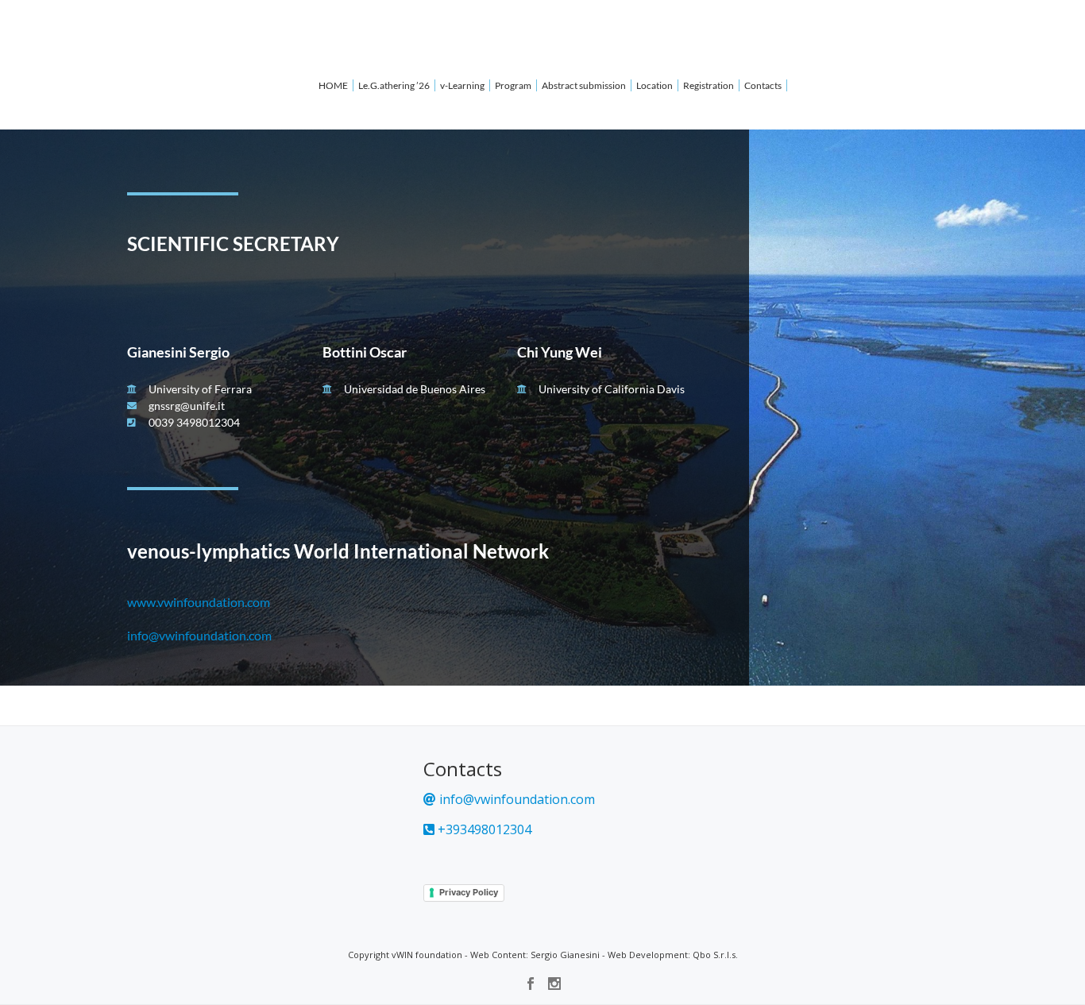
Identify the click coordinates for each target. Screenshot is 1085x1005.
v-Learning (462, 85)
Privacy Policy (468, 892)
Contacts (763, 85)
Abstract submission (584, 85)
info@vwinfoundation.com (199, 635)
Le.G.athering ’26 (394, 85)
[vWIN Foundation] (54, 28)
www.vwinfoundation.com (198, 601)
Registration (708, 85)
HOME (333, 85)
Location (654, 85)
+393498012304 (482, 829)
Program (513, 85)
